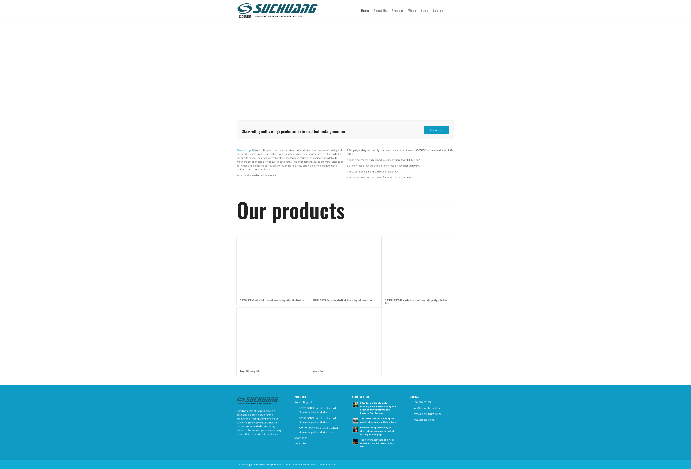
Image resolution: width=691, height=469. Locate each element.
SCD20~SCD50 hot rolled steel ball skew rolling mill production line (272, 300)
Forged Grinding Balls (250, 371)
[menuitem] (365, 10)
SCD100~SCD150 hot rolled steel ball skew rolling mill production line (416, 301)
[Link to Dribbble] (451, 464)
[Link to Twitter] (446, 464)
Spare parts (300, 437)
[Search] (450, 10)
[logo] (280, 10)
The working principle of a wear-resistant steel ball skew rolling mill (377, 443)
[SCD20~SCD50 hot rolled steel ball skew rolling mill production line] (273, 266)
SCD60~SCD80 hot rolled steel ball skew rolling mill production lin (344, 300)
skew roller (318, 371)
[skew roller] (345, 337)
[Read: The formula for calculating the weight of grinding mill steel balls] (355, 420)
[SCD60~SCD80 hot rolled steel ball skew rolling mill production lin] (345, 266)
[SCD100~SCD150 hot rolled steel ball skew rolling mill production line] (418, 266)
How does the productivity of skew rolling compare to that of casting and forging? (377, 431)
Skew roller (300, 443)
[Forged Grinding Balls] (273, 337)
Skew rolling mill (245, 150)
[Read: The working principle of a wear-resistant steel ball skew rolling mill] (355, 442)
